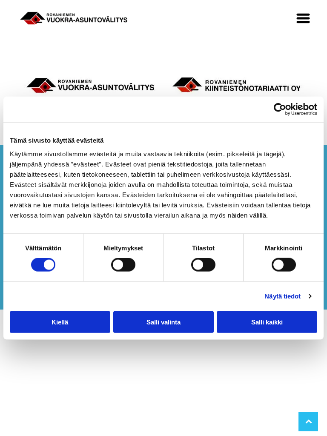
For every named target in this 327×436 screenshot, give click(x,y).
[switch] (123, 265)
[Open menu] (303, 18)
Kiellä (60, 321)
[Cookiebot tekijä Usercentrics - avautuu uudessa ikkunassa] (280, 109)
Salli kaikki (267, 321)
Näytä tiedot (282, 296)
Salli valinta (163, 321)
